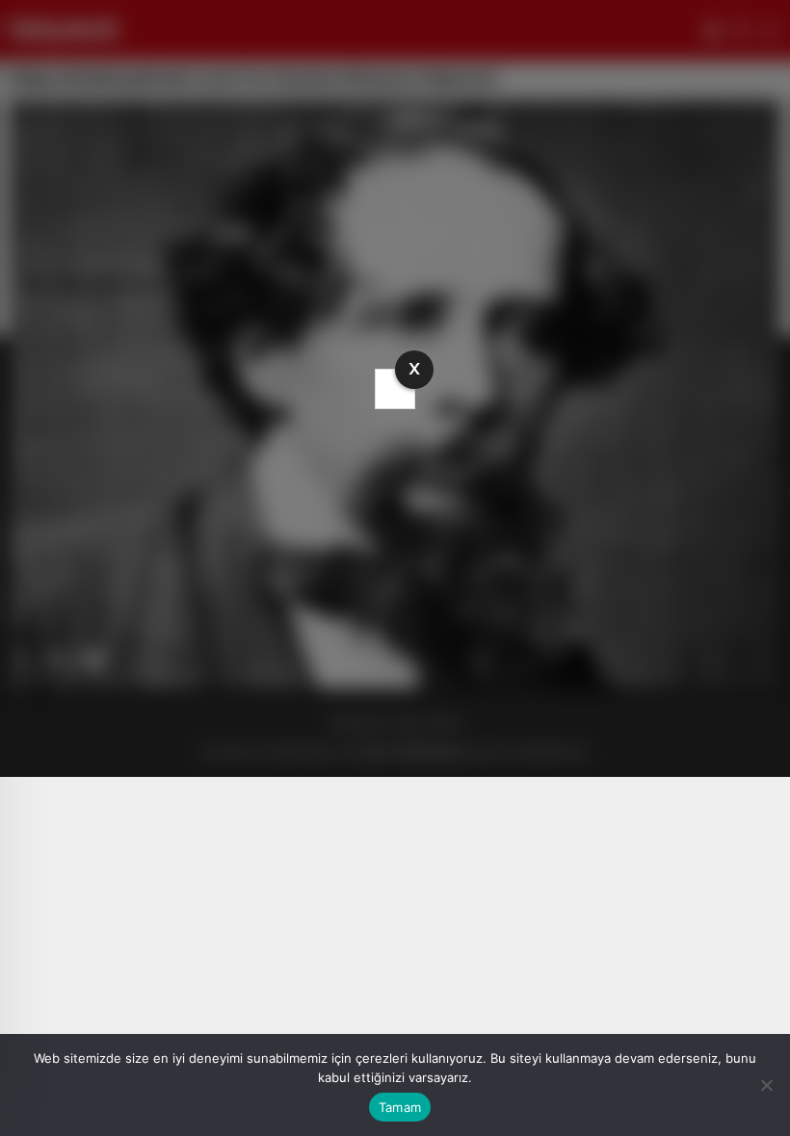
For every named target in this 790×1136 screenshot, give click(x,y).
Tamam (400, 1107)
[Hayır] (766, 1085)
